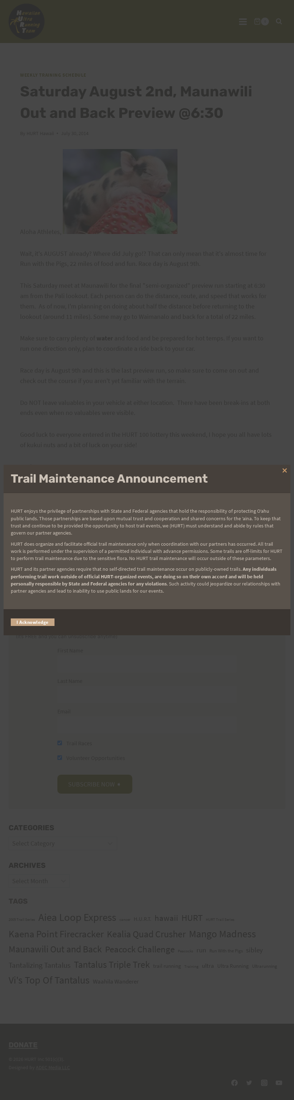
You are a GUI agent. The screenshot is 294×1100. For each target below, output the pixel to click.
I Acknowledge (32, 622)
